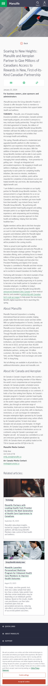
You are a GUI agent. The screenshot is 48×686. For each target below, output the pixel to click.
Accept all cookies (24, 682)
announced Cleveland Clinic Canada (16, 291)
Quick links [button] (10, 626)
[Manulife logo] (14, 3)
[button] (37, 3)
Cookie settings (24, 675)
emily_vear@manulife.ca (12, 456)
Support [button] (8, 641)
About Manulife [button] (12, 634)
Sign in (44, 5)
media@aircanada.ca (11, 463)
